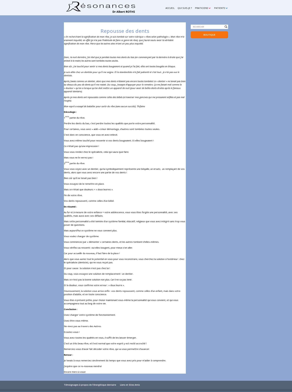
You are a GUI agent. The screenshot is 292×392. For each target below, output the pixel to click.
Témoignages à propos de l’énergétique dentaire (90, 384)
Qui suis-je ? (185, 8)
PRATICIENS (201, 8)
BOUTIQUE (209, 34)
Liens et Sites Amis (130, 384)
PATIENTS (219, 8)
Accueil (170, 8)
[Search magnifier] (226, 27)
